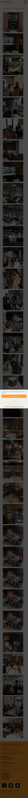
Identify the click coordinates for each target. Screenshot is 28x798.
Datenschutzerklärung (15, 406)
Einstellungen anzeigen (14, 404)
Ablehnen (14, 400)
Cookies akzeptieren (14, 396)
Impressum (22, 406)
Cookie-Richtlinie (7, 406)
